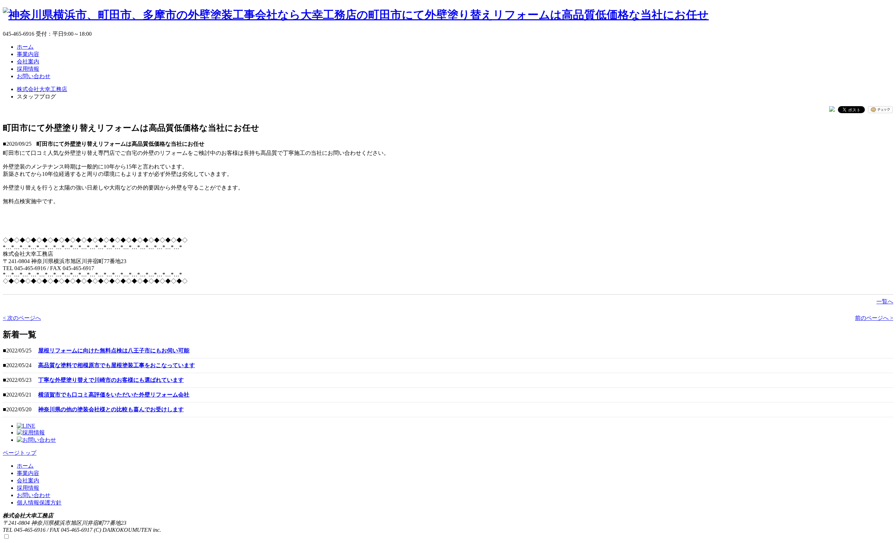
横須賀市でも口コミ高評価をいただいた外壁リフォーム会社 (113, 395)
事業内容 (28, 473)
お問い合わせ (33, 495)
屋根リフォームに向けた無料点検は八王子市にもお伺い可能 (113, 350)
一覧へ (884, 301)
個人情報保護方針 (39, 503)
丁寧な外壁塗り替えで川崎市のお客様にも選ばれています (111, 380)
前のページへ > (874, 318)
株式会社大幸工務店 (42, 89)
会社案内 (28, 480)
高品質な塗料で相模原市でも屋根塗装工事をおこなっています (116, 365)
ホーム (25, 466)
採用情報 (28, 488)
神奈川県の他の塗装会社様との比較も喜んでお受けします (111, 409)
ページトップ (19, 453)
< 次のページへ (22, 318)
